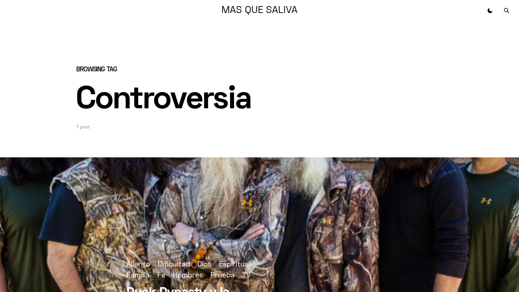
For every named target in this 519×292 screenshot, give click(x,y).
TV (246, 275)
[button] (490, 10)
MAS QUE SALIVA (259, 10)
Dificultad (174, 264)
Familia (138, 275)
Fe (161, 275)
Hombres (188, 275)
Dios (204, 264)
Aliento (138, 264)
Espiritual (235, 264)
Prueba (222, 275)
